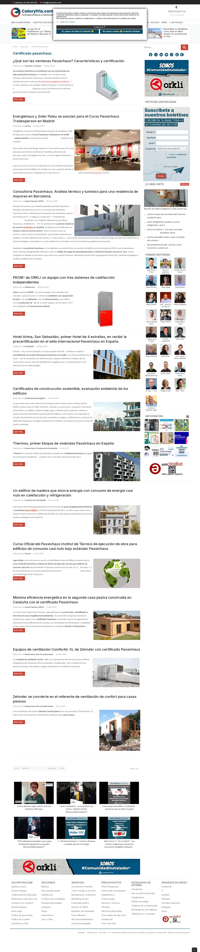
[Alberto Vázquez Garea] (151, 315)
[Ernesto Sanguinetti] (165, 332)
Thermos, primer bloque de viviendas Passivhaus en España (63, 443)
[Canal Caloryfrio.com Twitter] (156, 55)
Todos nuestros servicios (83, 890)
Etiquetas (24, 47)
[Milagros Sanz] (165, 384)
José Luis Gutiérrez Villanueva (165, 272)
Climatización (137, 897)
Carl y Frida (46, 919)
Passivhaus (97, 173)
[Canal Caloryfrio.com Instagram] (172, 55)
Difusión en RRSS (79, 907)
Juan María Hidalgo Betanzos (151, 375)
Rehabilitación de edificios (144, 909)
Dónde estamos (19, 907)
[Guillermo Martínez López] (151, 401)
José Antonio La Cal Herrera (165, 306)
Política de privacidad (21, 915)
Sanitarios (46, 907)
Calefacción (30, 287)
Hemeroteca (47, 915)
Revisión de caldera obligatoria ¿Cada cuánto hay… (166, 209)
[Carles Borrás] (180, 281)
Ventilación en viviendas (143, 914)
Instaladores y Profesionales (108, 897)
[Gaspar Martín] (165, 315)
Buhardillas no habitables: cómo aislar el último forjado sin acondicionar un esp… (176, 32)
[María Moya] (165, 281)
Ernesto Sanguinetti (166, 340)
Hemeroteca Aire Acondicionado (39, 654)
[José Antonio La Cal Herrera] (165, 298)
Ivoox (164, 911)
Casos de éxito (108, 923)
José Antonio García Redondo (180, 357)
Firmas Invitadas (19, 890)
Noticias (155, 22)
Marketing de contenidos (83, 895)
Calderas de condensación (144, 905)
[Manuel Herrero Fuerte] (180, 263)
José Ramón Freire (151, 271)
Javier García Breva (180, 375)
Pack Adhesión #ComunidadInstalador (82, 917)
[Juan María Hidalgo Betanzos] (151, 367)
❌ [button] (145, 11)
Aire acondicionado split (143, 893)
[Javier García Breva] (180, 367)
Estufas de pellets (140, 901)
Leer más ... (19, 99)
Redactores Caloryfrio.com (24, 899)
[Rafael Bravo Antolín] (180, 315)
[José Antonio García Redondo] (180, 350)
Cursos (28, 126)
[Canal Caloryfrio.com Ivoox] (182, 55)
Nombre (151, 132)
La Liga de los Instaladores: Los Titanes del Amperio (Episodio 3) (39, 31)
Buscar (184, 47)
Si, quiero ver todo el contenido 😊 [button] (78, 31)
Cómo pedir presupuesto (113, 890)
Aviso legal (16, 911)
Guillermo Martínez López (151, 409)
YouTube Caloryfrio (170, 903)
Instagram (166, 907)
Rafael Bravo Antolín (180, 323)
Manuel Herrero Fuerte (180, 271)
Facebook (166, 886)
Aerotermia (136, 889)
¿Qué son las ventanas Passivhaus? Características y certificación (68, 61)
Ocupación (150, 150)
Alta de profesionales (111, 911)
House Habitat (30, 510)
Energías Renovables (51, 903)
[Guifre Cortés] (165, 367)
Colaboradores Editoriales (24, 895)
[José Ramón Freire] (151, 263)
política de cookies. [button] (67, 22)
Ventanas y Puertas (33, 66)
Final (62, 768)
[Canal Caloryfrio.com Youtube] (166, 55)
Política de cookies (20, 919)
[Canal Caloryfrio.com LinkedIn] (161, 55)
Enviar (161, 176)
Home (15, 47)
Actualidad (29, 346)
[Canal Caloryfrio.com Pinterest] (177, 55)
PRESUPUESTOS (177, 11)
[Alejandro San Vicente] (151, 332)
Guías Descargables (81, 923)
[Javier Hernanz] (151, 281)
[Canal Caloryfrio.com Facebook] (150, 55)
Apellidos (151, 138)
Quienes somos (18, 886)
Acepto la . (177, 155)
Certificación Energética (35, 398)
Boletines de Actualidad (82, 911)
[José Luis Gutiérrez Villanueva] (165, 263)
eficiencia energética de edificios (56, 82)
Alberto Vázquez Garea (151, 323)
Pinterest (165, 899)
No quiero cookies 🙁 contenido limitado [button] (121, 31)
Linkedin (165, 895)
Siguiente (52, 768)
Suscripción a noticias (81, 886)
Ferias (164, 22)
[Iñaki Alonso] (180, 384)
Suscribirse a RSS (19, 923)
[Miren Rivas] (165, 350)
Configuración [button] (99, 27)
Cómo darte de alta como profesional (113, 917)
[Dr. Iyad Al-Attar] (151, 384)
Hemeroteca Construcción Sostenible (41, 448)
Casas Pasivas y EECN (34, 201)
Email (152, 143)
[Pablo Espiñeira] (151, 350)
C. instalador (176, 22)
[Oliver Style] (180, 332)
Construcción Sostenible (45, 22)
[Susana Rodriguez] (180, 298)
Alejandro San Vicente (151, 340)
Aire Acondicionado (21, 22)
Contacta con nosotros (22, 903)
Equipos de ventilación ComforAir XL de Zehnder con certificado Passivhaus (76, 649)
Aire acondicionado (50, 890)
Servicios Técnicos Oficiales (110, 905)
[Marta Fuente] (151, 298)
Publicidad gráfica (80, 903)
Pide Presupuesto (110, 886)
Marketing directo (80, 899)
